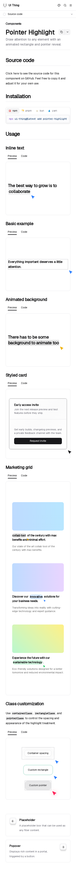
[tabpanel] (38, 188)
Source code (20, 60)
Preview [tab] (12, 156)
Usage (13, 134)
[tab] (13, 111)
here (16, 73)
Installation (18, 96)
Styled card (16, 375)
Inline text (15, 148)
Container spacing (38, 753)
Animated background (26, 299)
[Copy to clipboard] (65, 119)
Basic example (19, 223)
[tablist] (38, 110)
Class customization (25, 703)
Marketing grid (19, 467)
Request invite (38, 440)
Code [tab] (24, 156)
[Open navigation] (70, 5)
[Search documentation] (65, 5)
